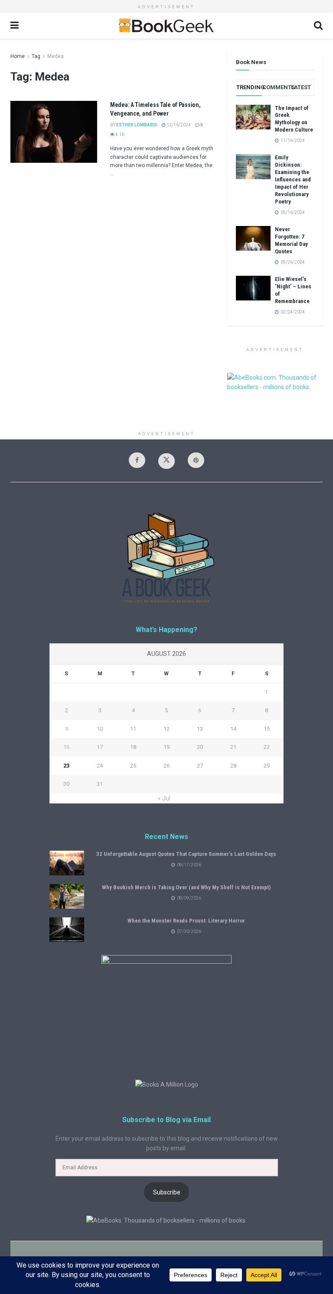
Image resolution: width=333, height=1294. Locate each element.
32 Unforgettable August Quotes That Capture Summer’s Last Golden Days (186, 854)
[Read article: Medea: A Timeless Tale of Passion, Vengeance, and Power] (53, 132)
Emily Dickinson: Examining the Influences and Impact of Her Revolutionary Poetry (293, 179)
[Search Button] (318, 26)
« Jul (164, 798)
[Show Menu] (14, 26)
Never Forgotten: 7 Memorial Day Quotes (291, 240)
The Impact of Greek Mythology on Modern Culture (294, 119)
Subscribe (166, 1192)
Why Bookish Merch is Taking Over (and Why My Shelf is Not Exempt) (186, 887)
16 (66, 747)
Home (17, 56)
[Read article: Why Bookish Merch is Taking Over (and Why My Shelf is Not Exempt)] (66, 896)
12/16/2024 (178, 125)
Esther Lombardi (136, 125)
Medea (55, 56)
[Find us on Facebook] (137, 460)
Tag (36, 56)
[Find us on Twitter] (166, 461)
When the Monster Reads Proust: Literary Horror (186, 920)
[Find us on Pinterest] (196, 460)
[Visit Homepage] (166, 25)
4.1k (119, 134)
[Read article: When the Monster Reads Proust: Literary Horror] (66, 929)
